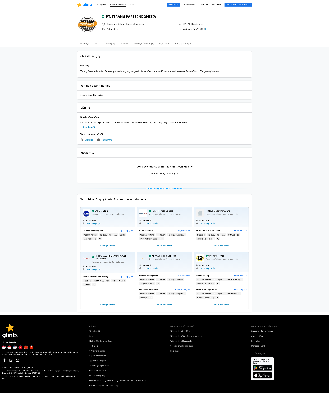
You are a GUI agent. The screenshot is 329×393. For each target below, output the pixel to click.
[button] (103, 16)
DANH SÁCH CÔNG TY (118, 5)
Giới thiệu (84, 43)
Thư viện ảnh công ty (144, 43)
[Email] (17, 360)
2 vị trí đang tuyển (150, 268)
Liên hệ (125, 43)
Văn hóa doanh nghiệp (105, 43)
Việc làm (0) (164, 43)
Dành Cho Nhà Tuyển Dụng (237, 5)
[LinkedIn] (10, 360)
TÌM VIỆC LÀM (101, 5)
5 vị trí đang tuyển (207, 268)
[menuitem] (190, 5)
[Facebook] (4, 360)
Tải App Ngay (173, 5)
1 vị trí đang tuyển (93, 223)
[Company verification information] (206, 29)
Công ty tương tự (183, 43)
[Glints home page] (84, 4)
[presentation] (84, 4)
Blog (132, 5)
